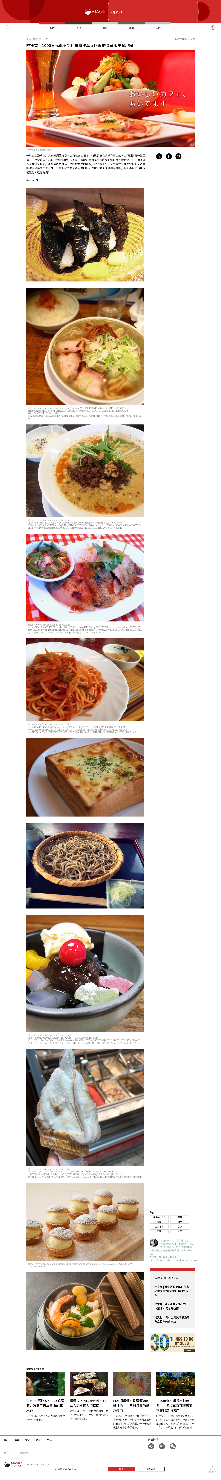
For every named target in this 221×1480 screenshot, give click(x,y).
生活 (158, 27)
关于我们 (8, 1453)
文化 (105, 27)
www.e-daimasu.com (39, 149)
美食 (78, 27)
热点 (131, 27)
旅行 (52, 27)
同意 (121, 1469)
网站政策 (24, 1453)
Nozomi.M (32, 180)
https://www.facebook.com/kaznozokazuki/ (174, 1260)
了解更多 (150, 1469)
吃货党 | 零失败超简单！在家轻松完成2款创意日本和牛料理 (171, 1291)
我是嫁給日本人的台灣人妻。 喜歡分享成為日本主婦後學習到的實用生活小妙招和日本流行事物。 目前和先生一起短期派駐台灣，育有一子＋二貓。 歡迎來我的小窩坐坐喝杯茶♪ (172, 1249)
